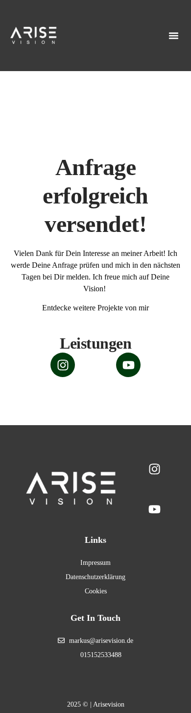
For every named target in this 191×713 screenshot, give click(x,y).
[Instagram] (62, 365)
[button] (174, 36)
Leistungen (95, 343)
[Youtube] (128, 365)
